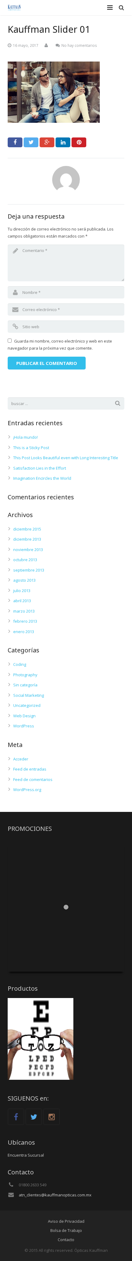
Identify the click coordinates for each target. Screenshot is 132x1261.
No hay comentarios (79, 45)
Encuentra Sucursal (26, 1155)
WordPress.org (27, 789)
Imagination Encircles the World (42, 478)
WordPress (23, 726)
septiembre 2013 (28, 570)
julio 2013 (21, 590)
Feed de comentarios (32, 779)
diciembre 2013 (27, 539)
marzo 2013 (24, 611)
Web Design (24, 716)
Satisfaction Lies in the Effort (39, 468)
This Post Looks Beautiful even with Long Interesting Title (65, 457)
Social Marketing (28, 695)
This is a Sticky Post (31, 447)
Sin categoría (25, 685)
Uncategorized (27, 705)
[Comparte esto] (15, 142)
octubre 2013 (25, 559)
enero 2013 (23, 631)
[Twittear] (31, 142)
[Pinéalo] (79, 142)
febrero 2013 (25, 621)
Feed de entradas (29, 769)
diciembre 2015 (27, 529)
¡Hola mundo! (25, 437)
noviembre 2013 (28, 549)
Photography (25, 674)
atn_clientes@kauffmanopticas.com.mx (55, 1195)
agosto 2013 (24, 580)
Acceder (20, 759)
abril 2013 (22, 600)
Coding (19, 664)
